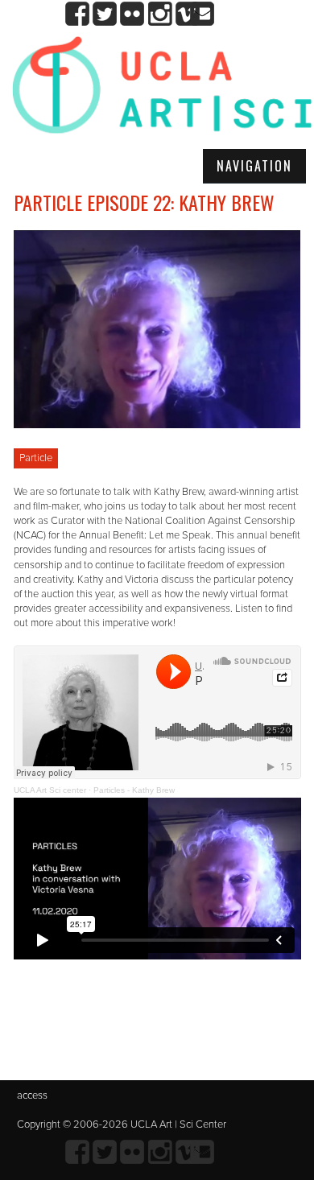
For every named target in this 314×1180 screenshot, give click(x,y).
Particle (35, 458)
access (32, 1095)
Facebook (77, 14)
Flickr (132, 14)
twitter (105, 14)
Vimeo (187, 14)
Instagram (159, 14)
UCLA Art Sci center (50, 790)
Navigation (254, 165)
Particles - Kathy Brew (134, 790)
